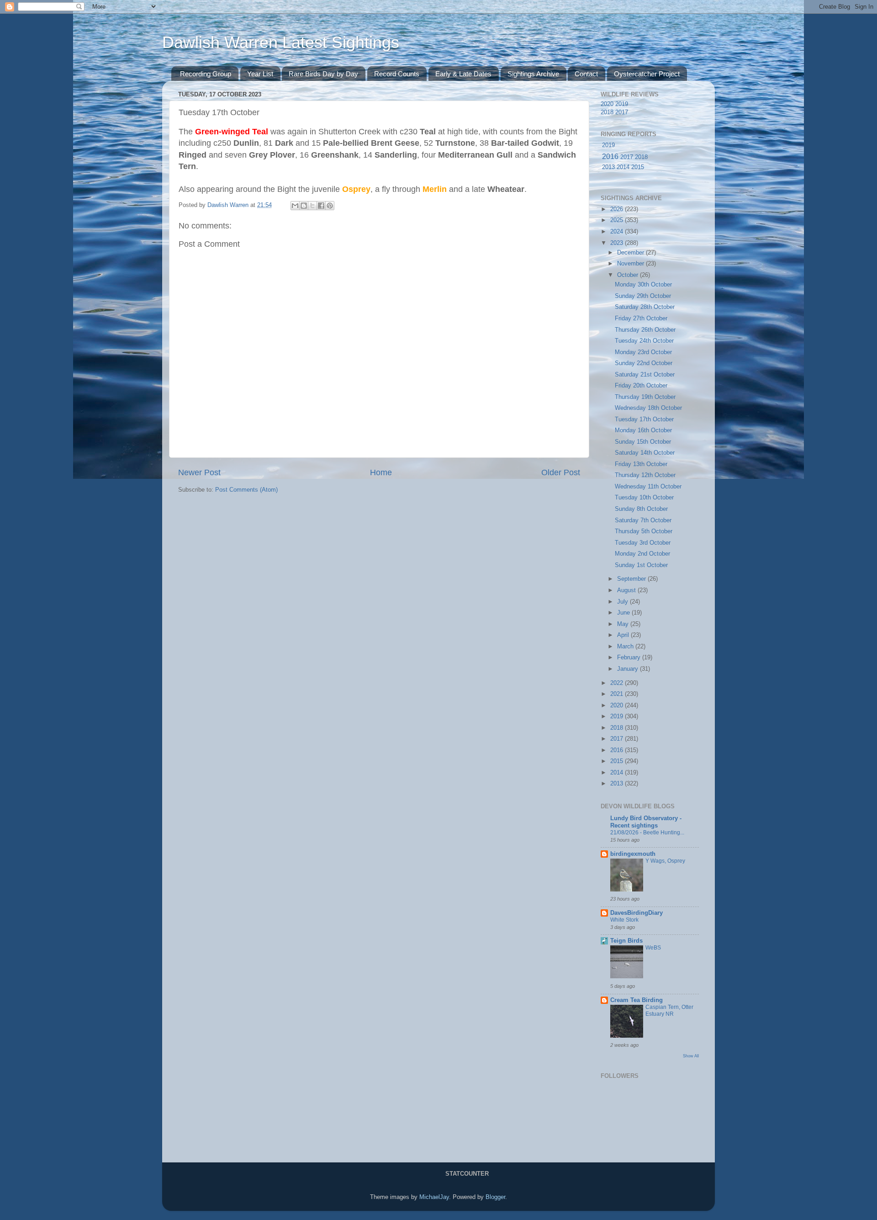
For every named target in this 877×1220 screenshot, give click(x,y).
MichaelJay (434, 1197)
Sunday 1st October (641, 565)
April (624, 635)
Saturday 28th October (645, 307)
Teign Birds (626, 941)
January (628, 669)
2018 (607, 112)
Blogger (495, 1197)
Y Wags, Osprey (665, 861)
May (623, 624)
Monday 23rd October (643, 352)
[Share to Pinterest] (329, 205)
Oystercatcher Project (647, 74)
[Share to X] (312, 205)
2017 (621, 112)
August (627, 590)
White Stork (624, 920)
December (631, 252)
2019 (621, 104)
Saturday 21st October (645, 374)
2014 (623, 167)
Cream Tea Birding (636, 1000)
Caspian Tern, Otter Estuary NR (669, 1011)
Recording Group (205, 74)
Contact (586, 74)
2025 (617, 220)
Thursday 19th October (645, 397)
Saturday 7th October (643, 520)
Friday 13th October (641, 464)
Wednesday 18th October (648, 408)
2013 (608, 167)
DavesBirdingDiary (636, 913)
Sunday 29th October (643, 296)
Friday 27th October (641, 318)
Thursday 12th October (645, 475)
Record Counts (396, 74)
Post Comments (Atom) (246, 490)
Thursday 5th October (643, 531)
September (632, 579)
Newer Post (199, 472)
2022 (617, 683)
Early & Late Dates (463, 74)
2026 (617, 209)
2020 (607, 104)
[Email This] (295, 205)
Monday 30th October (643, 284)
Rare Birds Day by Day (323, 74)
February (629, 657)
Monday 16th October (643, 430)
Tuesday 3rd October (643, 543)
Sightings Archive (533, 74)
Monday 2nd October (642, 554)
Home (381, 472)
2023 (617, 243)
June (624, 613)
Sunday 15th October (643, 442)
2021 (617, 694)
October (628, 275)
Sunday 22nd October (643, 363)
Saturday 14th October (645, 453)
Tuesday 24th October (644, 341)
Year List (260, 74)
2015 (637, 167)
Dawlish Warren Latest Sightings (280, 42)
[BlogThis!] (303, 205)
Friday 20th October (641, 385)
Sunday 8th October (641, 509)
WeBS (653, 947)
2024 (617, 231)
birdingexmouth (632, 854)
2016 (610, 156)
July (623, 602)
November (631, 263)
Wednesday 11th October (648, 486)
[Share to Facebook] (321, 205)
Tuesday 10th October (644, 497)
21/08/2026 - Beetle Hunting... (647, 832)
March (626, 646)
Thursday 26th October (645, 330)
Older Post (560, 472)
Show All (691, 1055)
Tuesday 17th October (644, 419)
